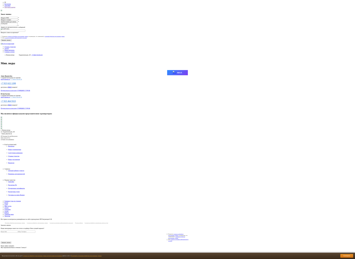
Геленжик (7, 209)
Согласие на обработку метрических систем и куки (96, 223)
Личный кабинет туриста (16, 170)
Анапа (6, 208)
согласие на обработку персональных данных (18, 36)
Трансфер (11, 181)
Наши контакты (9, 50)
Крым (6, 203)
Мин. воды (7, 206)
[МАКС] (5, 56)
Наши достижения (14, 159)
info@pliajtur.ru (5, 79)
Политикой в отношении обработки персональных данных (86, 256)
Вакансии (11, 163)
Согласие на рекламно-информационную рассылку (61, 223)
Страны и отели (9, 52)
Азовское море (9, 214)
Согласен (346, 256)
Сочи (6, 204)
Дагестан (7, 216)
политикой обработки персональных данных (55, 36)
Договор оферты (79, 223)
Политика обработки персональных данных (15, 223)
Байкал (6, 213)
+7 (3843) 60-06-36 (16, 79)
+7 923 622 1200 (8, 83)
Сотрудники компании (15, 153)
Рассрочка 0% (12, 185)
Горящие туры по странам (12, 201)
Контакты (11, 146)
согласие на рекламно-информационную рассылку (16, 37)
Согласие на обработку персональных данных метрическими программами (42, 256)
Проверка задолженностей (16, 174)
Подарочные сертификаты (16, 188)
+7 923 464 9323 (8, 101)
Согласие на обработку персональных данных (37, 223)
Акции (6, 48)
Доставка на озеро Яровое (16, 195)
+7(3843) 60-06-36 (37, 55)
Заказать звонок (6, 242)
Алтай (6, 211)
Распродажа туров (14, 191)
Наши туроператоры (14, 149)
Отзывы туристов (10, 47)
